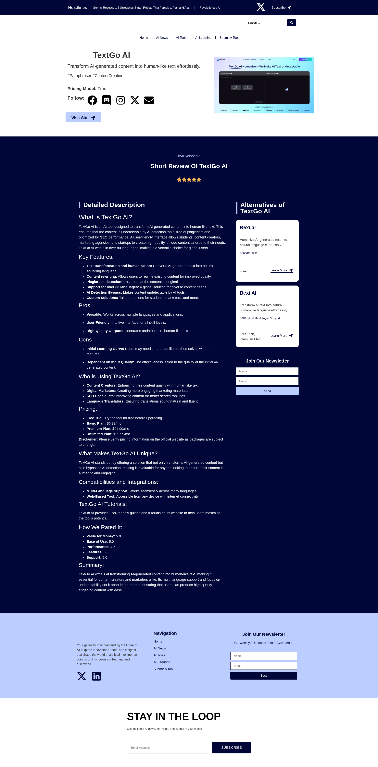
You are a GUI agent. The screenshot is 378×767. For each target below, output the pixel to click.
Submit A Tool (229, 37)
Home (144, 37)
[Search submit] (291, 22)
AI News (162, 37)
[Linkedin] (96, 676)
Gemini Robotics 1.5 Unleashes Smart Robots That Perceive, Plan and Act (141, 7)
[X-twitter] (261, 7)
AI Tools (181, 37)
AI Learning (203, 37)
